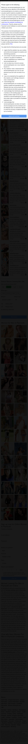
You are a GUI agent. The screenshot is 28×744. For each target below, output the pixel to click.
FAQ (11, 44)
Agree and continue (14, 116)
